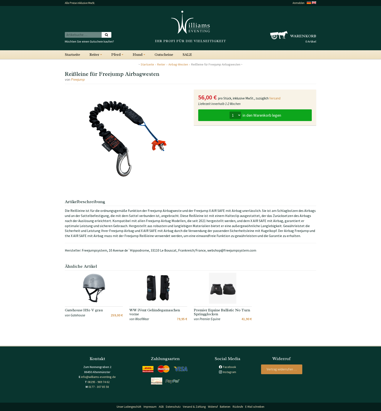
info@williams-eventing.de (98, 377)
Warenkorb (303, 36)
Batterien (225, 407)
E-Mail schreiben (254, 407)
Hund (137, 54)
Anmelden (298, 3)
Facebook (229, 367)
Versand (274, 98)
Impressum (150, 407)
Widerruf (213, 407)
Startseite (72, 54)
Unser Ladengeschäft (129, 407)
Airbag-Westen (178, 64)
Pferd (116, 54)
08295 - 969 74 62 (99, 382)
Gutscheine (164, 54)
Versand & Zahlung (194, 407)
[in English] (314, 3)
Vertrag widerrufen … (282, 369)
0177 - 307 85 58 (98, 387)
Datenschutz (173, 407)
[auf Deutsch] (309, 3)
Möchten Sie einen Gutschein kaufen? (89, 41)
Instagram (229, 372)
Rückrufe (238, 407)
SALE (187, 54)
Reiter (94, 54)
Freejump (78, 79)
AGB (161, 407)
